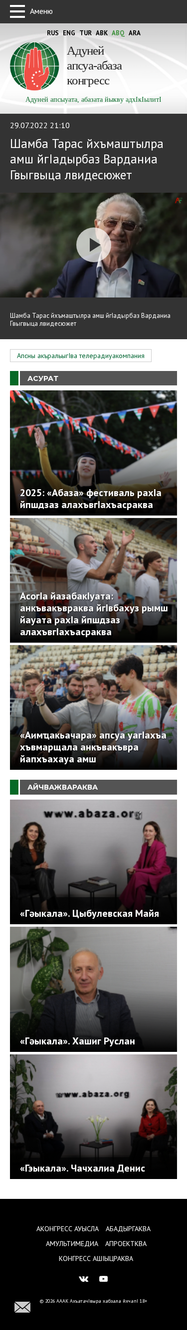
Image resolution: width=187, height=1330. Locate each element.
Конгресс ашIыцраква (96, 1258)
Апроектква (126, 1243)
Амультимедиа (72, 1243)
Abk (102, 33)
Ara (135, 33)
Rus (53, 33)
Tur (85, 33)
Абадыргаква (128, 1228)
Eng (69, 33)
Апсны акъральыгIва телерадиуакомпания (81, 355)
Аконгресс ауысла (67, 1228)
